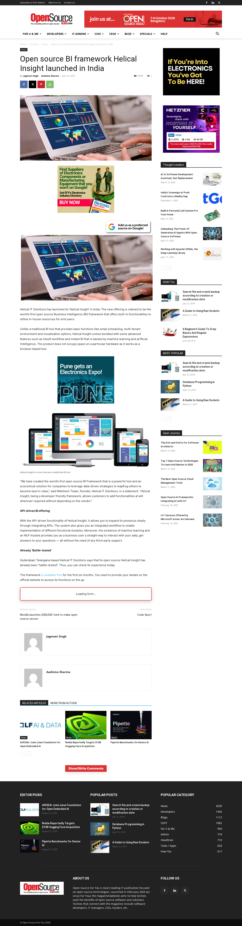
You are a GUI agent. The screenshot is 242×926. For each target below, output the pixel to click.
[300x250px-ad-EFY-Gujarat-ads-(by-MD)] (191, 94)
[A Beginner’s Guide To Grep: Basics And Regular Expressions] (170, 332)
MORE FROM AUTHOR (63, 703)
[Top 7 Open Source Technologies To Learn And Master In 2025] (212, 465)
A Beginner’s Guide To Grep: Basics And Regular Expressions (200, 333)
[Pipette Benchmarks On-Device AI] (131, 725)
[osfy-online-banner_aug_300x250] (191, 151)
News (45, 44)
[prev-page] (22, 753)
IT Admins (79, 34)
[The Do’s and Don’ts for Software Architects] (212, 447)
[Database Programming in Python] (170, 386)
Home (23, 44)
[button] (217, 34)
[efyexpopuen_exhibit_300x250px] (85, 406)
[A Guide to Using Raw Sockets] (170, 315)
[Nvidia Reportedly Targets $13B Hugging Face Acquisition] (85, 725)
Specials (146, 34)
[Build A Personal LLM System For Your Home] (212, 215)
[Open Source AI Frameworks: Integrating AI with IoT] (212, 501)
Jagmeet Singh (30, 75)
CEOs (112, 34)
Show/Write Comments (85, 768)
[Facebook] (206, 2)
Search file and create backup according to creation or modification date (201, 295)
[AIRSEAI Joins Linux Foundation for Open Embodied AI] (40, 725)
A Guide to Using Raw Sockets (201, 310)
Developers (55, 34)
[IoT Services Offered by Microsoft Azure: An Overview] (212, 520)
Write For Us (54, 2)
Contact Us (69, 2)
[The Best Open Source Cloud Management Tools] (212, 483)
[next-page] (28, 753)
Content (34, 44)
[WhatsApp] (50, 84)
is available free (51, 575)
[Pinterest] (41, 84)
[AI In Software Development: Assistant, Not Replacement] (212, 179)
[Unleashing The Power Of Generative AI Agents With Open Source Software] (212, 233)
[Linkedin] (213, 2)
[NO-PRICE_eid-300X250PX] (85, 212)
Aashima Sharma (50, 75)
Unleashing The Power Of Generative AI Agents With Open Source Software (179, 232)
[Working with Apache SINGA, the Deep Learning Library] (212, 253)
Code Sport (144, 614)
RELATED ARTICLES (34, 703)
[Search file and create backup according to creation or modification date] (170, 296)
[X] (219, 2)
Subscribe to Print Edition (32, 2)
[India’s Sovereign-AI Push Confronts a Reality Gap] (212, 197)
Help (164, 34)
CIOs (98, 34)
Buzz (128, 34)
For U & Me (30, 34)
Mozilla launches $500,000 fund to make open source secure (48, 616)
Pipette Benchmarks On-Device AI (129, 742)
